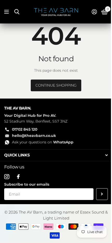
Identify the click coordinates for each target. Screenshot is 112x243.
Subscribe (102, 194)
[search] (16, 12)
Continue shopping (56, 85)
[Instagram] (6, 176)
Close (56, 155)
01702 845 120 (24, 129)
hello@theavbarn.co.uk (34, 135)
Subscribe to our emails (26, 184)
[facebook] (18, 176)
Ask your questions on (42, 142)
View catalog (7, 12)
